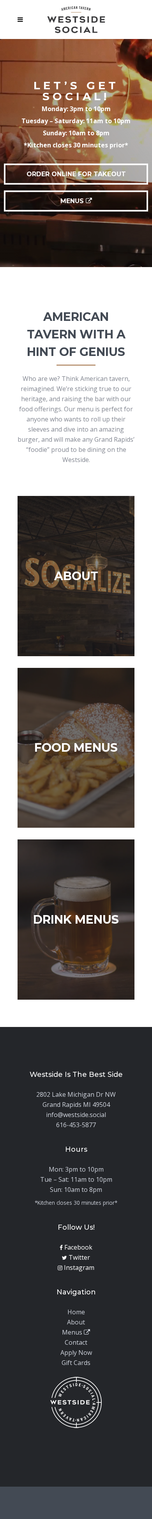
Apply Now (76, 1352)
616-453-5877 (76, 1125)
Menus (73, 1332)
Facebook (77, 1247)
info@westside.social (76, 1114)
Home (76, 1312)
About (76, 1322)
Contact (76, 1342)
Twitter (78, 1257)
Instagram (78, 1267)
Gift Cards (76, 1362)
